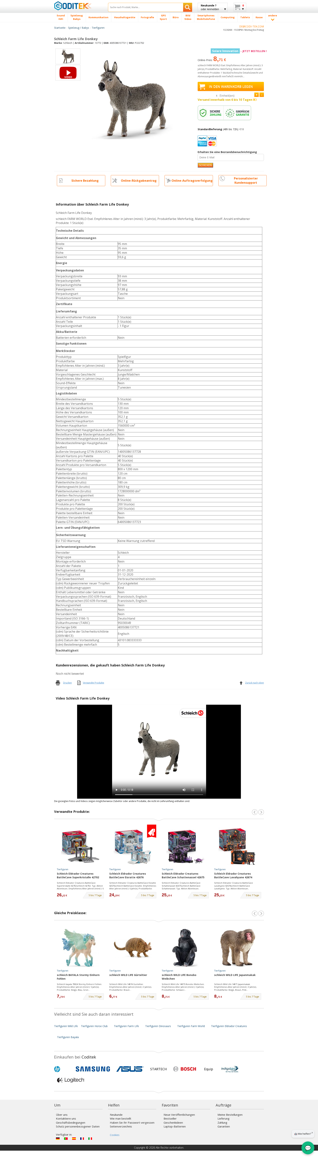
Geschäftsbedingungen (70, 1122)
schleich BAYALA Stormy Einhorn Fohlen (78, 976)
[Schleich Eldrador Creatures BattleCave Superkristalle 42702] (80, 846)
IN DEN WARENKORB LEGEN (231, 86)
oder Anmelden (210, 7)
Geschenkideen (173, 1122)
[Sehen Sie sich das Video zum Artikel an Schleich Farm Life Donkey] (68, 72)
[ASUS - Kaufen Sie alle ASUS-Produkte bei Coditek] (130, 1069)
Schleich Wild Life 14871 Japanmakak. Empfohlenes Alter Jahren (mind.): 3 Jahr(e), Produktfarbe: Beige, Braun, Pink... (235, 987)
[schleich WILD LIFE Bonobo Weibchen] (185, 948)
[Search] (187, 7)
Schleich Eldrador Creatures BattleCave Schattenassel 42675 (183, 875)
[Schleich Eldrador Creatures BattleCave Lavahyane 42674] (237, 846)
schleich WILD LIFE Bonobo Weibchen (179, 976)
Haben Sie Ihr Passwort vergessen (132, 1122)
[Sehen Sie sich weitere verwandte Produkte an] (261, 812)
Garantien (224, 1126)
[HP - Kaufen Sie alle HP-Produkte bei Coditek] (63, 1069)
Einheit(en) (227, 96)
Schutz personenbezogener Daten (78, 1126)
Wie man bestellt (120, 1118)
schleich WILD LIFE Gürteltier (128, 975)
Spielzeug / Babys (78, 27)
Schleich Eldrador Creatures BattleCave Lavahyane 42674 (233, 875)
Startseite (60, 27)
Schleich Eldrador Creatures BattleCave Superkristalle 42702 (78, 875)
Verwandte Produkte (93, 682)
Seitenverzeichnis (121, 1126)
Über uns (62, 1114)
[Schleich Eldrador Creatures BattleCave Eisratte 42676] (133, 846)
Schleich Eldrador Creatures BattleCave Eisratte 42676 (127, 875)
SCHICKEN (205, 165)
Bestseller (170, 1118)
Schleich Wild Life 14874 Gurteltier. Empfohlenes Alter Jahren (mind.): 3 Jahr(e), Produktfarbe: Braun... (130, 987)
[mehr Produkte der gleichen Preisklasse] (261, 913)
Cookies (114, 1135)
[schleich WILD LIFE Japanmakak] (237, 948)
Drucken (67, 682)
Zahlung (222, 1122)
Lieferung (223, 1118)
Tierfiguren (98, 27)
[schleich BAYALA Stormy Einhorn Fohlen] (80, 948)
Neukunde (116, 1114)
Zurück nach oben (254, 682)
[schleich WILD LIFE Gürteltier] (133, 948)
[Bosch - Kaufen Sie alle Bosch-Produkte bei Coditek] (184, 1069)
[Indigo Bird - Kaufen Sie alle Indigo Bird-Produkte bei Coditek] (230, 1069)
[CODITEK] (78, 6)
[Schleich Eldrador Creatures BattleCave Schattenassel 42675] (185, 846)
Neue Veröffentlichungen (179, 1114)
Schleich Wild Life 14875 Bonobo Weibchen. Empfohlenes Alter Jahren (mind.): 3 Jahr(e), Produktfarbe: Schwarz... (183, 987)
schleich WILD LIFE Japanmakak (235, 975)
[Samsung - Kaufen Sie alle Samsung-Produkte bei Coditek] (93, 1069)
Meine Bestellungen (230, 1114)
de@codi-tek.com (251, 26)
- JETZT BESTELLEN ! (239, 51)
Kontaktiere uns (66, 1118)
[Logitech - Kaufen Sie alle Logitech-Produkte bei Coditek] (71, 1080)
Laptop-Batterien (175, 1126)
